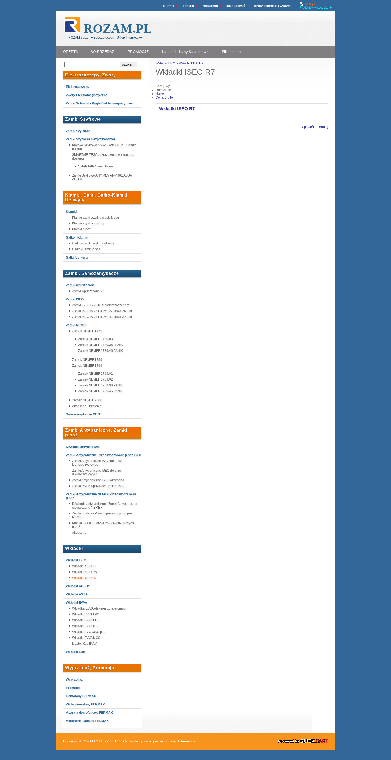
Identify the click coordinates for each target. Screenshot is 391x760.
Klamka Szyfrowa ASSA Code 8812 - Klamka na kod (104, 147)
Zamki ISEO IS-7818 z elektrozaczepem (100, 305)
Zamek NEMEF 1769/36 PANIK (100, 385)
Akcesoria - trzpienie (87, 406)
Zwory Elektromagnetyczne (86, 95)
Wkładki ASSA (77, 594)
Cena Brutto (164, 97)
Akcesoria (79, 532)
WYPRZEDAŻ (102, 52)
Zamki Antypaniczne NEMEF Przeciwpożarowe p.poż (101, 496)
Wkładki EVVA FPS (85, 614)
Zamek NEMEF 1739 (87, 331)
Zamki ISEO (75, 299)
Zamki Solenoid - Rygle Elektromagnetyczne (99, 103)
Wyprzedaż (74, 679)
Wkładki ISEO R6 (84, 572)
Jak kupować (235, 6)
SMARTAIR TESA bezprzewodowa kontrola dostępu (103, 156)
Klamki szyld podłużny (88, 223)
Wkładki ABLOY (78, 586)
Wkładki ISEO (76, 560)
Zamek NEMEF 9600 (87, 400)
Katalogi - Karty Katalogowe (185, 52)
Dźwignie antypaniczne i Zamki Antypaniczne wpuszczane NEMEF (104, 505)
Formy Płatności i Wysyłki (272, 6)
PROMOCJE (138, 52)
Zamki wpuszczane (80, 285)
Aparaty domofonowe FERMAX (89, 712)
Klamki (71, 212)
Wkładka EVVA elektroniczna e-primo (99, 608)
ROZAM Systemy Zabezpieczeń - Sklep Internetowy (155, 741)
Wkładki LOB (75, 652)
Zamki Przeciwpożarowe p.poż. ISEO (98, 486)
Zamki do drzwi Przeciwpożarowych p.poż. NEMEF (102, 515)
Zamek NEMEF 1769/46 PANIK (100, 391)
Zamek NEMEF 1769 (87, 365)
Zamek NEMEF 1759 (87, 360)
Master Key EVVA (84, 643)
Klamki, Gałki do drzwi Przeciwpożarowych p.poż (103, 525)
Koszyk (310, 4)
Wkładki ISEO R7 (84, 578)
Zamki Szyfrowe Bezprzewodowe (91, 139)
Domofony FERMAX (81, 696)
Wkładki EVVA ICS (85, 626)
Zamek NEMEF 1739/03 (95, 339)
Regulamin (210, 6)
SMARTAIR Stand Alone (95, 166)
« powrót (307, 127)
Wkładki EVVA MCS (86, 638)
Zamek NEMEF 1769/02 (95, 379)
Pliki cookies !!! (234, 52)
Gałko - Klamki (77, 237)
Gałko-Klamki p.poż (86, 249)
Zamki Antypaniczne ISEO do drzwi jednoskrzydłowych (97, 463)
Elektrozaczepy (77, 87)
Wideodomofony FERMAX (85, 704)
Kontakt (188, 6)
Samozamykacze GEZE (83, 414)
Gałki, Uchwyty (77, 257)
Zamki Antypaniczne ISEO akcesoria (98, 480)
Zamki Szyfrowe (78, 131)
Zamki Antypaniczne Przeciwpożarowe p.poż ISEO (103, 455)
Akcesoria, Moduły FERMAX (87, 721)
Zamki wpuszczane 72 (88, 291)
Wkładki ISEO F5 (84, 566)
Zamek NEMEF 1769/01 (95, 373)
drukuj (323, 127)
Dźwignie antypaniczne (83, 447)
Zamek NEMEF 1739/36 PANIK (100, 345)
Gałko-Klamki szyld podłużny (93, 243)
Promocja (73, 688)
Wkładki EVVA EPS (85, 620)
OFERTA (70, 52)
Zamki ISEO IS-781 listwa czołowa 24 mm (102, 311)
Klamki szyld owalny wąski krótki (95, 217)
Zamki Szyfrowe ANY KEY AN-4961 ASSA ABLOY (102, 177)
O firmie (168, 6)
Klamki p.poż (81, 229)
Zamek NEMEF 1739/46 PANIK (100, 351)
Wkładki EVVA (76, 602)
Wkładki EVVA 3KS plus (89, 632)
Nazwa (161, 94)
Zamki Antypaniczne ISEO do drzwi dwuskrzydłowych (97, 472)
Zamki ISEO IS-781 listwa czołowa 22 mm (102, 317)
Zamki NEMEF (76, 325)
